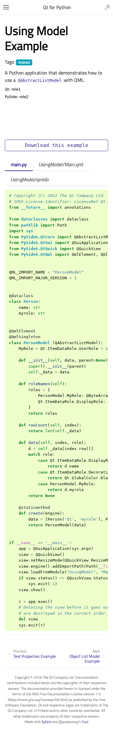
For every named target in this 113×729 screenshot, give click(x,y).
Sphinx (47, 721)
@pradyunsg (68, 721)
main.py (19, 164)
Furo (85, 721)
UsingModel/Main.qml (61, 164)
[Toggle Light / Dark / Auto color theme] (108, 7)
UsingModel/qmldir (30, 179)
